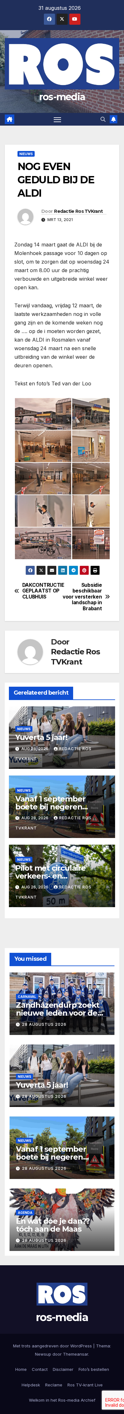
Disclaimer (63, 1369)
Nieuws (26, 154)
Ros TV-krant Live (85, 1384)
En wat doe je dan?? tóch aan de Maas (53, 1225)
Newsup (43, 1354)
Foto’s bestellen (94, 1369)
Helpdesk (31, 1384)
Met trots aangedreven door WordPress (53, 1345)
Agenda (25, 1212)
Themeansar (75, 1354)
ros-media (62, 97)
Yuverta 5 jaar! (41, 737)
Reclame (53, 1384)
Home (21, 1369)
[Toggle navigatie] (58, 119)
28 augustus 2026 (44, 1024)
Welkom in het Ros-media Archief (62, 1400)
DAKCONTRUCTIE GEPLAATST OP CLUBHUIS (42, 591)
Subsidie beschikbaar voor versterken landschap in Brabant (82, 597)
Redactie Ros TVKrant (78, 211)
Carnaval (27, 996)
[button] (103, 119)
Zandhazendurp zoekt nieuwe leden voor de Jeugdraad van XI (57, 1012)
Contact (40, 1369)
